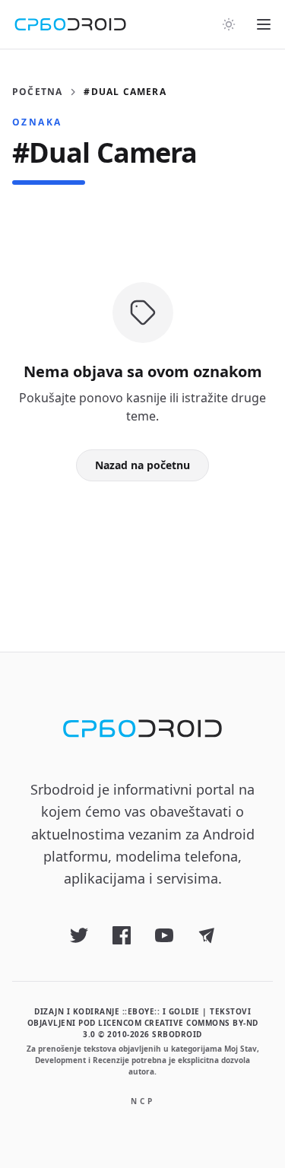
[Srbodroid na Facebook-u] (121, 935)
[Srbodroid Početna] (70, 24)
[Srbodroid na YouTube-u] (164, 935)
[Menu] (264, 24)
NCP (143, 1101)
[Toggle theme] (228, 24)
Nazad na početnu (142, 465)
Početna (37, 92)
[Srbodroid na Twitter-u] (79, 935)
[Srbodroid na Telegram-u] (207, 935)
